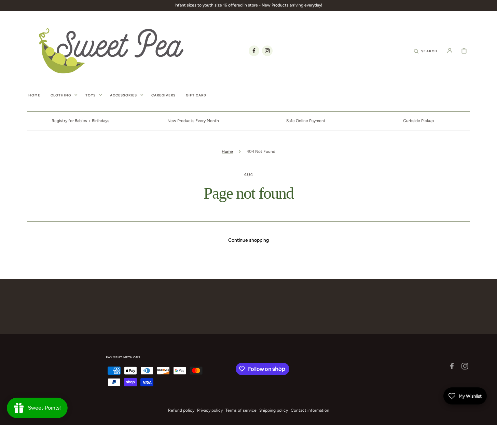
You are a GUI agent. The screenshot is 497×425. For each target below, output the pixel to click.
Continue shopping (248, 240)
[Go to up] (488, 416)
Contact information (310, 410)
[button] (426, 50)
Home (227, 151)
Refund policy (181, 410)
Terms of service (241, 410)
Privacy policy (210, 410)
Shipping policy (273, 410)
